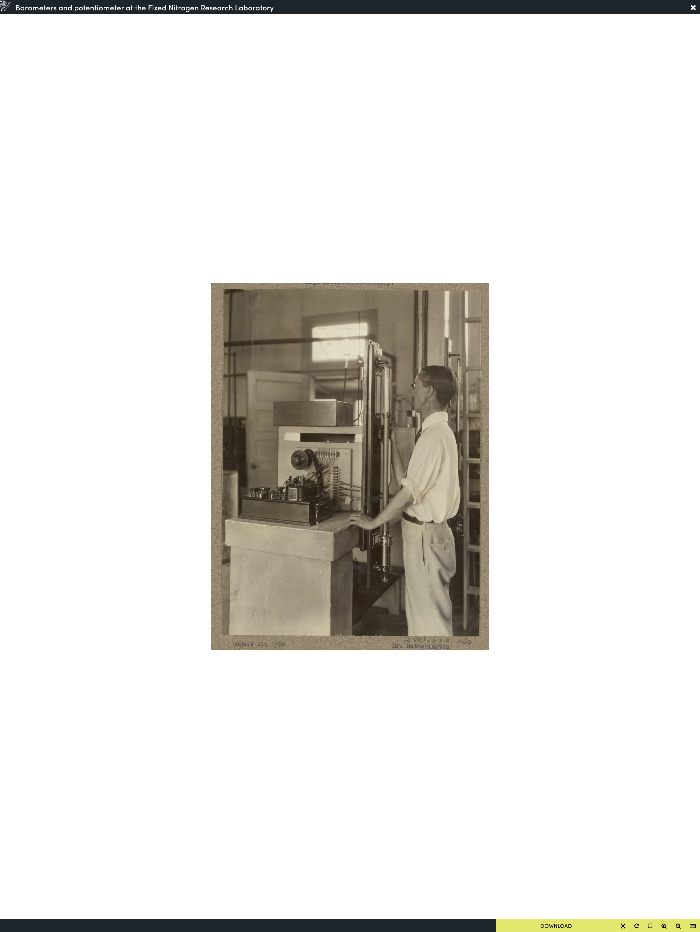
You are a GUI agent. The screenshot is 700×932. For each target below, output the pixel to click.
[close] (693, 7)
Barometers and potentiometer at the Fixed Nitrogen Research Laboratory (144, 7)
